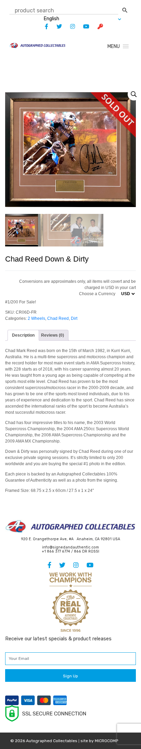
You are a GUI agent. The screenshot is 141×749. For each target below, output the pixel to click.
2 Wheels (36, 318)
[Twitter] (56, 26)
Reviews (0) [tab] (52, 335)
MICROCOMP (106, 740)
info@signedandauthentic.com (70, 547)
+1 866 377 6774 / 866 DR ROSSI (70, 551)
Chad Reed (58, 318)
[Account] (97, 26)
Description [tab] (23, 335)
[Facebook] (43, 26)
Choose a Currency (97, 293)
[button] (113, 46)
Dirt (74, 318)
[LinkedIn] (69, 26)
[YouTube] (82, 26)
